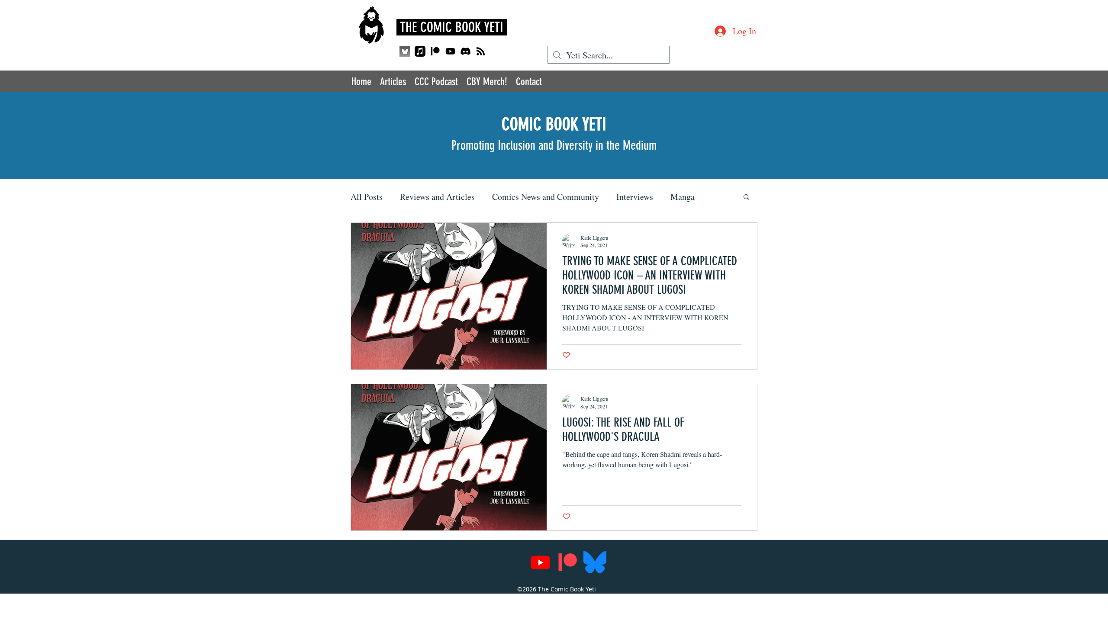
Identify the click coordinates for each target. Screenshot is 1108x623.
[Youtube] (450, 51)
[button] (746, 197)
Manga (682, 196)
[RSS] (480, 51)
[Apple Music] (420, 51)
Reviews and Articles (437, 196)
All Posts (367, 196)
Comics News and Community (545, 196)
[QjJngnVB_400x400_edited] (404, 51)
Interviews (634, 196)
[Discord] (465, 51)
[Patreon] (435, 51)
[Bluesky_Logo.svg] (594, 562)
